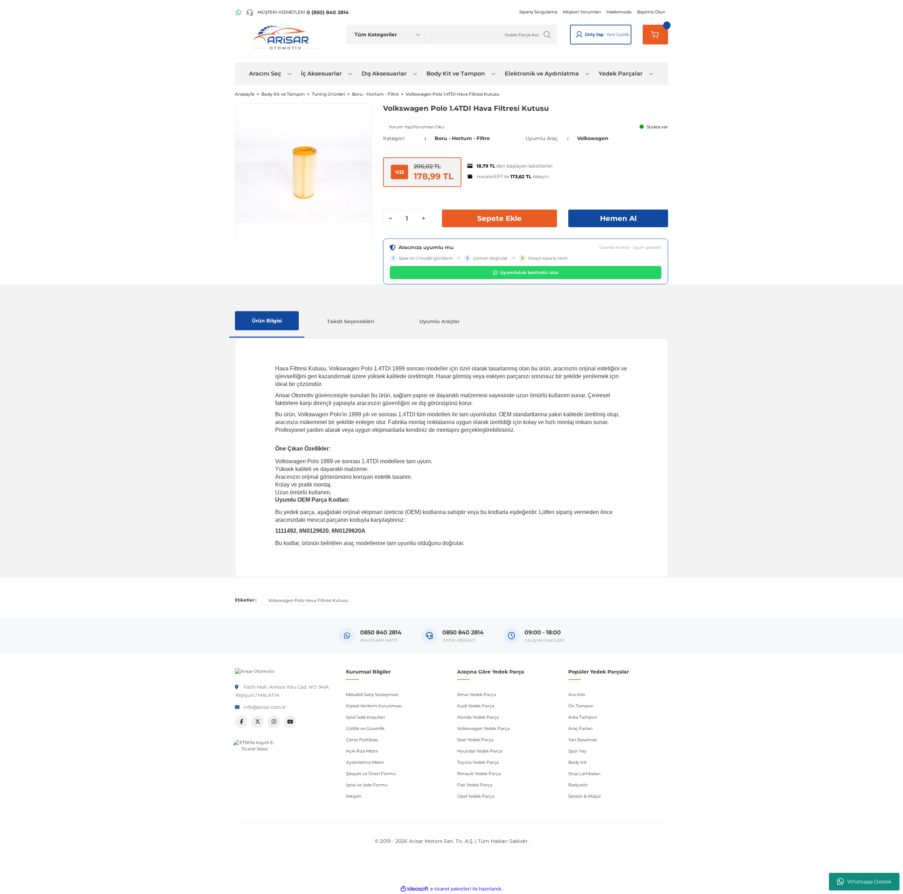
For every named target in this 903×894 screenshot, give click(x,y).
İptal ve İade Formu (367, 784)
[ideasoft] (414, 889)
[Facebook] (241, 721)
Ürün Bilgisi (267, 321)
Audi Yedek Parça (475, 705)
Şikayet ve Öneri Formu (371, 773)
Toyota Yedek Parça (478, 762)
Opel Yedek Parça (475, 796)
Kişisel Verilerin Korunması (374, 705)
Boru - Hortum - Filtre (462, 138)
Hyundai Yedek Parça (479, 751)
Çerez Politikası (362, 739)
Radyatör (578, 784)
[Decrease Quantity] (390, 218)
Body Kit (577, 762)
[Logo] (255, 670)
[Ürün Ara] (547, 34)
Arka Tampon (582, 717)
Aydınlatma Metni (365, 762)
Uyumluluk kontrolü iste (529, 272)
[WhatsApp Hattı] (238, 12)
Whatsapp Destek (869, 881)
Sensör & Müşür (584, 796)
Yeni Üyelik (617, 34)
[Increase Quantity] (423, 218)
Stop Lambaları (584, 773)
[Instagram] (273, 721)
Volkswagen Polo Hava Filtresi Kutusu (308, 600)
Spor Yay (577, 751)
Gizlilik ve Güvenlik (365, 728)
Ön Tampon (581, 705)
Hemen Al (618, 218)
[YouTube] (290, 721)
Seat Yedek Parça (475, 739)
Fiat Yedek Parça (474, 784)
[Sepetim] (655, 34)
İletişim (354, 796)
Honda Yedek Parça (478, 717)
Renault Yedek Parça (479, 773)
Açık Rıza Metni (362, 751)
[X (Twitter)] (257, 721)
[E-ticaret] (450, 889)
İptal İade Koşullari (365, 717)
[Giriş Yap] (579, 34)
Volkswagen (592, 138)
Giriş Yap (594, 34)
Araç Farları (580, 728)
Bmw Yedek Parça (476, 694)
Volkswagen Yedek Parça (483, 728)
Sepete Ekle (499, 218)
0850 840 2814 (463, 632)
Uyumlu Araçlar (439, 321)
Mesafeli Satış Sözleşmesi (372, 694)
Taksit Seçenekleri (350, 321)
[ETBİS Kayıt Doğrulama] (254, 760)
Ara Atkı (576, 694)
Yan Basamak (582, 739)
